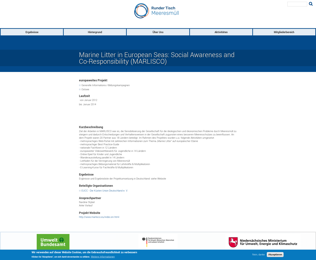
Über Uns (158, 32)
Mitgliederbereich (284, 32)
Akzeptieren (275, 254)
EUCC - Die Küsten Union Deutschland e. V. (104, 190)
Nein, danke (258, 254)
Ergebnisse (32, 32)
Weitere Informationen (103, 256)
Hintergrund (95, 32)
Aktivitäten (221, 32)
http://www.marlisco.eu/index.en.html (99, 217)
